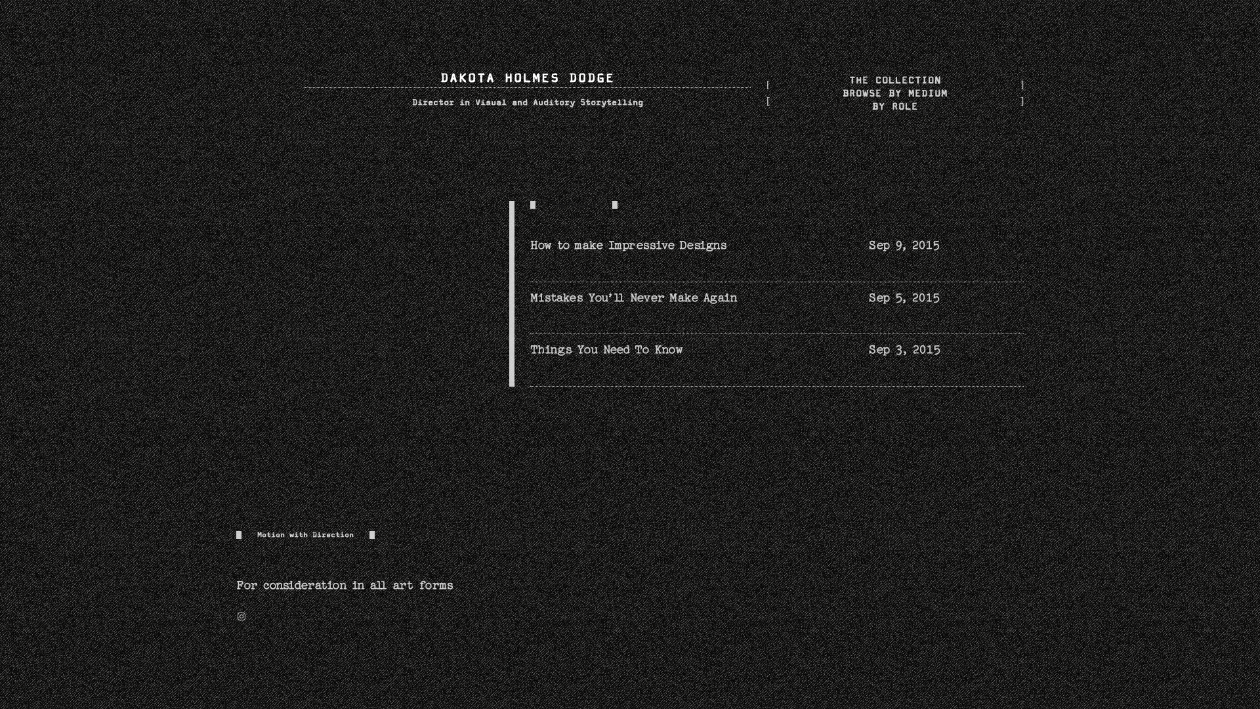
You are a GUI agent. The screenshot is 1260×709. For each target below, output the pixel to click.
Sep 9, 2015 (904, 245)
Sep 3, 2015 (904, 349)
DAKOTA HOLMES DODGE (527, 78)
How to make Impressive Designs (628, 245)
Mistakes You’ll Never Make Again (633, 297)
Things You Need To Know (606, 349)
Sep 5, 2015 (904, 297)
